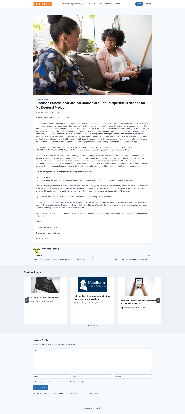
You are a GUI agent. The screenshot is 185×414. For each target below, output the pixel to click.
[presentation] (45, 285)
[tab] (88, 325)
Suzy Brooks (36, 301)
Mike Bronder (130, 307)
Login (139, 4)
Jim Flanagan (83, 303)
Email (77, 377)
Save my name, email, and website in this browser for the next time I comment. (62, 382)
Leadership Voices (42, 99)
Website (118, 377)
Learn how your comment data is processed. (81, 393)
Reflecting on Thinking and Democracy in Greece (133, 257)
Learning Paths (91, 4)
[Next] (158, 300)
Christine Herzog (43, 112)
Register (148, 4)
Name (37, 377)
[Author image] (75, 303)
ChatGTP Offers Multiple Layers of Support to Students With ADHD (59, 257)
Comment (38, 350)
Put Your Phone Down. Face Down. (43, 297)
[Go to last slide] (27, 300)
